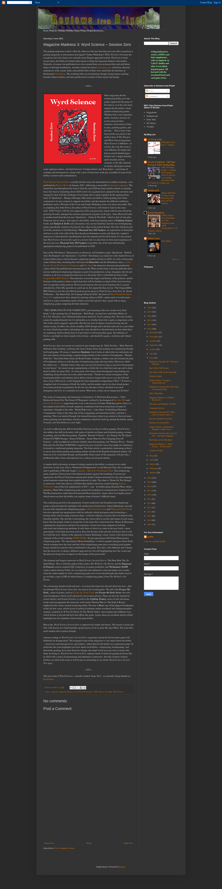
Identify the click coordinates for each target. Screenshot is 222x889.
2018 (149, 486)
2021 (149, 328)
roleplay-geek (153, 190)
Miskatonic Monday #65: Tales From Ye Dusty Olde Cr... (162, 413)
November (154, 336)
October (153, 340)
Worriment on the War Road (160, 439)
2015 (149, 499)
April (152, 459)
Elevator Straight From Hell (160, 418)
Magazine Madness (66, 691)
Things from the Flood (121, 509)
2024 (149, 315)
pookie (150, 536)
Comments (152, 96)
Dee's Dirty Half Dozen (159, 367)
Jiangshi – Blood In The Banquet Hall (95, 470)
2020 (149, 477)
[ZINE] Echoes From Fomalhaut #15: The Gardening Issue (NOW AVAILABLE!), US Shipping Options (162, 223)
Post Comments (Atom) (64, 848)
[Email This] (71, 687)
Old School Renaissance (84, 691)
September (154, 345)
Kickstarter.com (103, 67)
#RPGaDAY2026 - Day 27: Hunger (168, 143)
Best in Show (62, 185)
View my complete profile (154, 541)
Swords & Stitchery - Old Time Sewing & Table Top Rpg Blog (161, 163)
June (152, 357)
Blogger (122, 866)
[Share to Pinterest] (84, 687)
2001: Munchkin (156, 393)
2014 (149, 503)
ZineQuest (61, 73)
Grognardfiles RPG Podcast (56, 278)
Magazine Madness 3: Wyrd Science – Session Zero (160, 445)
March (152, 464)
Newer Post (49, 843)
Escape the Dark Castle (84, 592)
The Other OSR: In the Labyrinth (162, 372)
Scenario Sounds (156, 450)
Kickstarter (48, 679)
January (153, 472)
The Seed (88, 265)
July (151, 353)
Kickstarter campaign (118, 185)
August (153, 349)
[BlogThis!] (74, 687)
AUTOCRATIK (155, 139)
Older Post (128, 843)
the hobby (108, 691)
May (152, 455)
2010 (149, 520)
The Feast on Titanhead (68, 265)
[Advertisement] (88, 813)
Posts (150, 90)
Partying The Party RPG (159, 422)
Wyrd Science (118, 691)
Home (88, 843)
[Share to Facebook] (81, 687)
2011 (149, 515)
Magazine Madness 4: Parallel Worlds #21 (161, 398)
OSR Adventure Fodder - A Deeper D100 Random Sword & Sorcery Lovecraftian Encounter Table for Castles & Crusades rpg (162, 175)
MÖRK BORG (80, 538)
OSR (95, 691)
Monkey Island (155, 376)
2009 (149, 524)
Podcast (101, 691)
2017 (149, 490)
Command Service (156, 408)
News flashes (166, 241)
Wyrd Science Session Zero (56, 181)
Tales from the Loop (96, 509)
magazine (54, 691)
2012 (149, 511)
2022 (149, 324)
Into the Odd (120, 400)
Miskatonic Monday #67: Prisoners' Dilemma (164, 362)
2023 (149, 320)
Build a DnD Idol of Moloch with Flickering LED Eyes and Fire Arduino (168, 198)
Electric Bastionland (53, 403)
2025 (149, 311)
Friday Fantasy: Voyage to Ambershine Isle (160, 381)
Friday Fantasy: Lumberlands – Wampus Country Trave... (162, 428)
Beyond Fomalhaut (156, 212)
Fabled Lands (154, 238)
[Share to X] (78, 687)
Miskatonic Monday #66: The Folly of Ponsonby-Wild (163, 387)
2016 (149, 494)
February (153, 468)
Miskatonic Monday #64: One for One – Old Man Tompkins (163, 434)
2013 (149, 507)
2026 (149, 307)
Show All (175, 259)
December (154, 332)
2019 (149, 482)
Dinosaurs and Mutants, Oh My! (162, 403)
